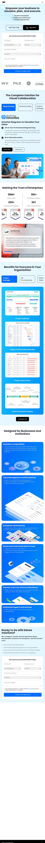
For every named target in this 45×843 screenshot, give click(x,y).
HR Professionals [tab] (26, 279)
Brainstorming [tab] (25, 106)
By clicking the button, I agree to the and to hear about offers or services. (22, 66)
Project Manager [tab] (6, 279)
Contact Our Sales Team (22, 71)
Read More (8, 251)
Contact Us (18, 149)
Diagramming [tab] (8, 106)
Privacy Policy (31, 65)
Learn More (7, 149)
